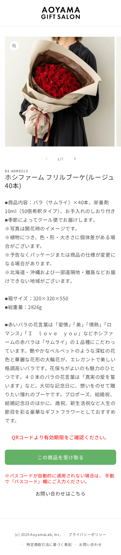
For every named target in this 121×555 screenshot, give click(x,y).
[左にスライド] (46, 159)
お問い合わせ (90, 544)
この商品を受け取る (60, 457)
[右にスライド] (75, 159)
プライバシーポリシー (87, 534)
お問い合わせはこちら (60, 493)
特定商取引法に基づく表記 (49, 544)
